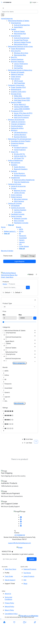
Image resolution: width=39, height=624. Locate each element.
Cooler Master (24, 246)
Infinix (21, 231)
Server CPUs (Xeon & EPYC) (23, 113)
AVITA (21, 229)
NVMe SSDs (18, 96)
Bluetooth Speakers (20, 169)
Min (4, 315)
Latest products (28, 576)
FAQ (24, 580)
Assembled (23, 238)
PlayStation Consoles (21, 223)
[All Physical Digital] (19, 306)
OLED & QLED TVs (20, 156)
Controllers (18, 212)
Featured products (29, 569)
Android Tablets (19, 31)
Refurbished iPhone (21, 44)
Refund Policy (9, 607)
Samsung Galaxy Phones (22, 42)
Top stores (27, 573)
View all (11, 225)
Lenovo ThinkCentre (21, 64)
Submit (31, 559)
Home (3, 19)
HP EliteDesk (18, 66)
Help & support (10, 580)
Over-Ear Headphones (21, 182)
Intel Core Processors (21, 117)
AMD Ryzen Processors (22, 115)
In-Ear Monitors (19, 173)
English (34, 2)
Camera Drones (19, 193)
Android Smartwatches (22, 25)
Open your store (10, 569)
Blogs (25, 583)
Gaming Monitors (20, 135)
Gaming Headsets (20, 210)
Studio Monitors (19, 167)
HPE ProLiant (18, 81)
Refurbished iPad (20, 34)
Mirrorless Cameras (21, 199)
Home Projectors (20, 150)
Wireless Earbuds (20, 175)
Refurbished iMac (20, 55)
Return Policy (9, 610)
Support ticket (10, 583)
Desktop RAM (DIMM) (21, 107)
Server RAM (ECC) (20, 105)
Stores (3, 227)
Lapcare (22, 242)
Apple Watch (18, 27)
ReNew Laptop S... (10, 231)
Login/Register (20, 261)
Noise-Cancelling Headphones (24, 180)
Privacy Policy (9, 603)
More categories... (19, 363)
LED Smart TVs (19, 158)
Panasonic (22, 236)
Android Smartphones (21, 38)
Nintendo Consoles (20, 218)
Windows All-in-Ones (21, 53)
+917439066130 (7, 2)
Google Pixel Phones (21, 40)
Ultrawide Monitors (20, 132)
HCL (20, 244)
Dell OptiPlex (18, 68)
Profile (7, 573)
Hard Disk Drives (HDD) (22, 98)
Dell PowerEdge (19, 83)
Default (7, 292)
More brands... (19, 403)
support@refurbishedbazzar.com (19, 543)
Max (20, 315)
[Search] (28, 287)
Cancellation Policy (11, 614)
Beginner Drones (20, 191)
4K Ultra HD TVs (19, 154)
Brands (18, 227)
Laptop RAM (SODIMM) (22, 109)
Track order (9, 576)
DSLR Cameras (19, 201)
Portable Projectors (20, 148)
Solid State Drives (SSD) (22, 100)
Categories (9, 19)
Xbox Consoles (19, 221)
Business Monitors (20, 137)
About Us (8, 594)
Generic (21, 240)
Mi (20, 234)
